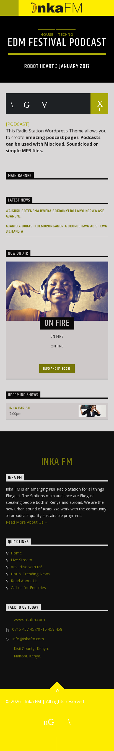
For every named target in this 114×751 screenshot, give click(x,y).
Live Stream (21, 559)
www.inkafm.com (29, 619)
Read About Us (24, 580)
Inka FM (57, 462)
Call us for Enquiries (28, 587)
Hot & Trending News (30, 573)
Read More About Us (25, 522)
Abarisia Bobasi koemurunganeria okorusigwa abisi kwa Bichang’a (56, 229)
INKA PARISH (19, 408)
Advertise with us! (26, 566)
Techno (65, 34)
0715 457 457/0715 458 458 (37, 629)
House (46, 34)
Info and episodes (57, 368)
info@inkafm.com (28, 638)
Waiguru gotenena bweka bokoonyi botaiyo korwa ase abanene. (55, 213)
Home (16, 553)
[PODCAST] (17, 124)
